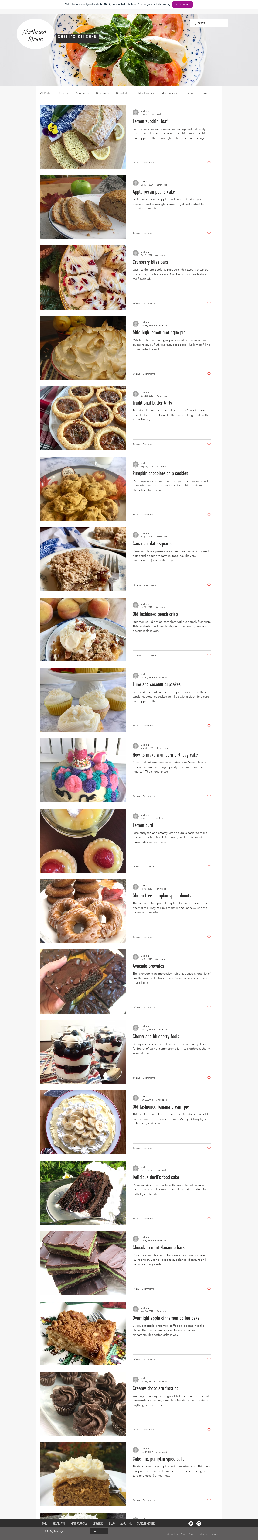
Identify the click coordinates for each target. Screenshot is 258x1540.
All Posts (45, 93)
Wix (216, 1534)
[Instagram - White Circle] (198, 1523)
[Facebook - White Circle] (190, 1523)
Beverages (102, 93)
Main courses (169, 93)
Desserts (63, 93)
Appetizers (82, 93)
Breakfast (121, 93)
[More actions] (210, 112)
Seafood (189, 93)
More (205, 93)
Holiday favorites (144, 93)
